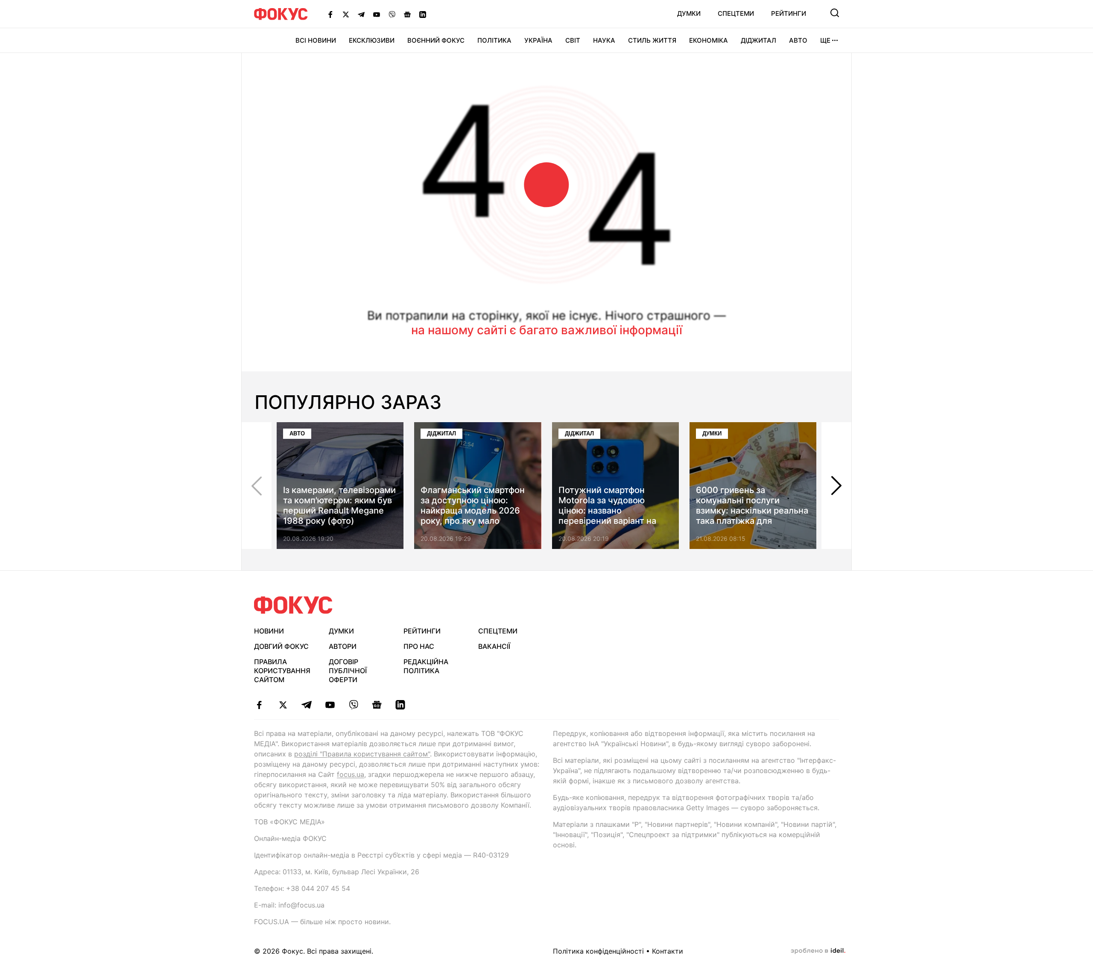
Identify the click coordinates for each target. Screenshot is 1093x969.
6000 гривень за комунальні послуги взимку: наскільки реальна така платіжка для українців (752, 510)
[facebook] (259, 705)
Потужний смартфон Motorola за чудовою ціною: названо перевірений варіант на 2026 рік (607, 510)
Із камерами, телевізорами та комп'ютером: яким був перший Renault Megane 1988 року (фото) (339, 505)
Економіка (708, 40)
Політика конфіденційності (598, 951)
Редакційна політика (425, 666)
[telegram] (306, 705)
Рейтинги (788, 13)
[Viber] (392, 14)
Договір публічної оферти (348, 670)
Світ (572, 40)
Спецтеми (736, 13)
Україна (538, 40)
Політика (494, 40)
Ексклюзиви (372, 40)
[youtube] (329, 705)
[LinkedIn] (422, 14)
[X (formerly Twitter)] (346, 14)
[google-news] (376, 705)
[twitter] (282, 705)
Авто (798, 40)
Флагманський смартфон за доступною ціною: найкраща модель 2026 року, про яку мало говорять (473, 510)
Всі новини (315, 40)
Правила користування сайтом (282, 670)
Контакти (667, 951)
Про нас (418, 646)
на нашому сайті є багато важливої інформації (546, 330)
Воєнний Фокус (436, 40)
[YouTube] (376, 14)
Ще (825, 40)
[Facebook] (330, 14)
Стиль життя (652, 40)
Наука (604, 40)
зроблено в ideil (818, 951)
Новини (269, 631)
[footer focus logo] (293, 605)
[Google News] (407, 14)
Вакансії (494, 646)
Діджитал (758, 40)
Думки (689, 13)
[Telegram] (361, 14)
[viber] (353, 705)
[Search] (834, 13)
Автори (343, 646)
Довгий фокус (281, 646)
